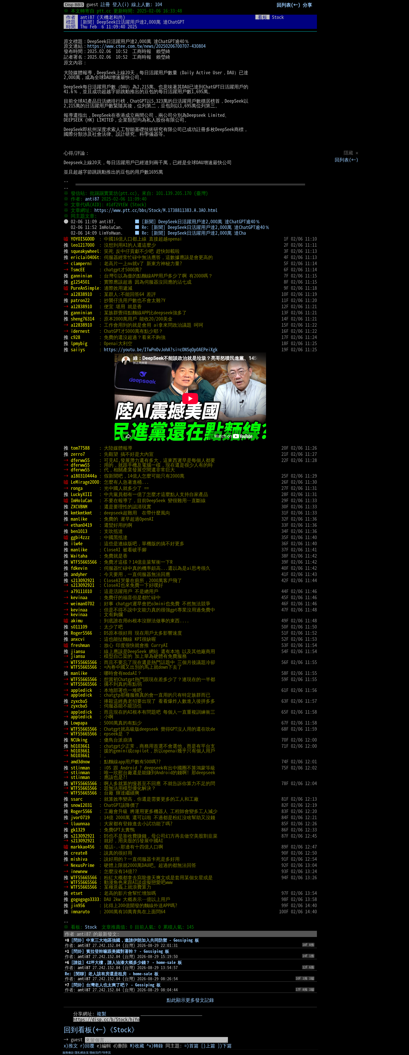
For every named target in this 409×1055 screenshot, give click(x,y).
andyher (79, 574)
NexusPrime (82, 865)
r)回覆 (87, 1045)
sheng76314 (82, 318)
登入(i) (120, 4)
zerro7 (78, 454)
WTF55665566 (84, 561)
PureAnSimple (85, 288)
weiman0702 (82, 603)
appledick (81, 690)
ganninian (81, 275)
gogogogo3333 (85, 899)
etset (77, 893)
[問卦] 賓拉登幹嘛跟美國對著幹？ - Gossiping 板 (120, 951)
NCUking (79, 739)
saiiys (78, 349)
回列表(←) (346, 159)
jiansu (78, 651)
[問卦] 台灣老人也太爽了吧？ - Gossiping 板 (116, 985)
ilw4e (77, 543)
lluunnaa (80, 823)
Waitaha (79, 555)
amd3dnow (80, 761)
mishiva (79, 859)
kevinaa (79, 597)
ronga (77, 488)
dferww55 (80, 460)
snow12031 (81, 805)
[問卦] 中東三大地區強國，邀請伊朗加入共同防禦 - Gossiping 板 (135, 940)
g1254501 (80, 281)
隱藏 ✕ (351, 152)
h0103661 (80, 745)
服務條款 (68, 1052)
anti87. (107, 221)
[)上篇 (208, 1045)
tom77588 (80, 447)
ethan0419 (81, 525)
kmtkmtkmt (81, 512)
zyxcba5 (79, 701)
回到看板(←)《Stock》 (101, 1029)
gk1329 (78, 829)
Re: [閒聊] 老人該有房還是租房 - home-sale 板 (112, 973)
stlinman (80, 767)
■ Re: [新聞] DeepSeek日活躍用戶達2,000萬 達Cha (190, 232)
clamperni (81, 263)
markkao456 (82, 846)
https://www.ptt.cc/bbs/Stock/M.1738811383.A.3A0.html (156, 210)
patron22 (80, 300)
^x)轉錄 (155, 1045)
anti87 (87, 17)
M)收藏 (137, 1045)
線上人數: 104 (146, 4)
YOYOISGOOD (82, 238)
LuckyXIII (81, 494)
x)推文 (71, 1045)
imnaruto (80, 911)
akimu (77, 620)
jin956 (78, 905)
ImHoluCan (81, 500)
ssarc (77, 798)
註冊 (105, 4)
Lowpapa (79, 722)
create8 (79, 852)
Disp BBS (74, 4)
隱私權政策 (82, 1052)
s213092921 (82, 580)
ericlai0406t (85, 257)
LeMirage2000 (85, 481)
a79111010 (81, 591)
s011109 (79, 626)
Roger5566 (81, 632)
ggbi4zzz (80, 537)
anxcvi (78, 639)
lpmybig (79, 343)
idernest (80, 331)
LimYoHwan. (111, 232)
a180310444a (84, 475)
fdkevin (79, 568)
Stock (91, 926)
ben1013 (79, 531)
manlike (79, 518)
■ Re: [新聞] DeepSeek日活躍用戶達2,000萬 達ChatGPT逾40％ (202, 227)
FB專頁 (106, 1052)
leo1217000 (82, 244)
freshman (80, 645)
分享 (307, 4)
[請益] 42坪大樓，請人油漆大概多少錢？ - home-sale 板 (126, 962)
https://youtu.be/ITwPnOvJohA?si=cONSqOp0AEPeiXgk (161, 349)
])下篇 (225, 1045)
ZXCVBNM (79, 506)
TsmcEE (78, 269)
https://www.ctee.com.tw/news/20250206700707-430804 (146, 46)
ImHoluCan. (111, 227)
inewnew (79, 871)
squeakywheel (85, 251)
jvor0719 (80, 817)
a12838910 (81, 294)
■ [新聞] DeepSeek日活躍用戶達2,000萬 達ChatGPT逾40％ (197, 221)
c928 (75, 337)
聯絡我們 (95, 1052)
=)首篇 (191, 1045)
